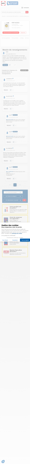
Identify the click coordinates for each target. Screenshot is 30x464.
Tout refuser (5, 240)
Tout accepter (25, 240)
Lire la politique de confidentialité (8, 235)
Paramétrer (15, 240)
